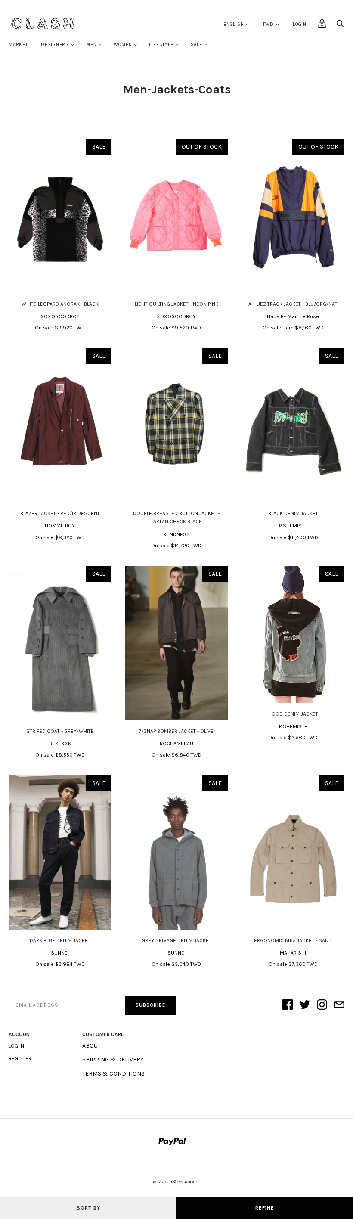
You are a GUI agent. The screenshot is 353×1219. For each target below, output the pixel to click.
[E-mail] (339, 1005)
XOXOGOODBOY (60, 316)
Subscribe (150, 1005)
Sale (196, 44)
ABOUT (91, 1045)
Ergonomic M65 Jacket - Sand (293, 940)
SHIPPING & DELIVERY (112, 1059)
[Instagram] (322, 1005)
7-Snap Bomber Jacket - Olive (176, 731)
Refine (264, 1208)
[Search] (340, 26)
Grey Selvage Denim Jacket (176, 940)
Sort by (88, 1208)
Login (300, 24)
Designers (55, 44)
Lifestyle (161, 44)
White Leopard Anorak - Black (60, 304)
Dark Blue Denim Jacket (60, 940)
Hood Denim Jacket (293, 714)
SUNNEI (60, 953)
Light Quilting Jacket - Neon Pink (176, 304)
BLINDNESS (176, 534)
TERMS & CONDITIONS (113, 1073)
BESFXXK (60, 744)
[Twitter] (305, 1005)
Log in (16, 1046)
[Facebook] (287, 1005)
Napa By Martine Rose (293, 316)
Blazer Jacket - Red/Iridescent (60, 513)
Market (18, 44)
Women (123, 44)
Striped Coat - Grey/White (60, 731)
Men (91, 44)
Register (20, 1058)
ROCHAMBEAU (176, 744)
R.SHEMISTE (293, 526)
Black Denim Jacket (293, 513)
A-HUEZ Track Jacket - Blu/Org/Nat (293, 304)
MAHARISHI (293, 953)
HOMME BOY (60, 526)
